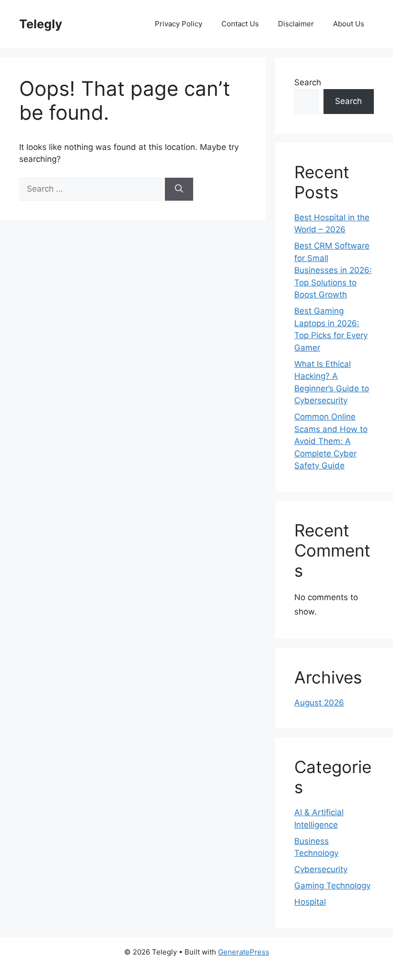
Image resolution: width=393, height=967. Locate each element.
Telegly (40, 24)
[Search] (179, 189)
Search (307, 82)
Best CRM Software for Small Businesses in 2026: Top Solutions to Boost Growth (333, 270)
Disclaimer (296, 23)
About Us (348, 23)
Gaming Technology (332, 885)
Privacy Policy (178, 23)
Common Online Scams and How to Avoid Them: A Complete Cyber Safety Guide (331, 441)
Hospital (310, 902)
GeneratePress (243, 951)
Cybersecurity (320, 869)
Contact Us (240, 23)
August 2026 (319, 702)
